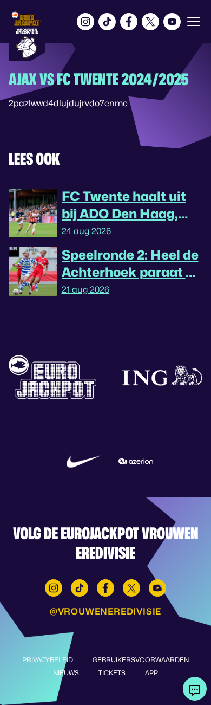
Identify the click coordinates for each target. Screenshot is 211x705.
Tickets (112, 673)
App (151, 673)
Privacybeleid (47, 660)
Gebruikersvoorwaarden (141, 660)
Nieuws (66, 673)
